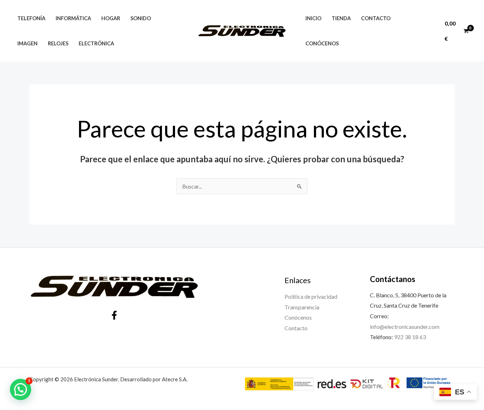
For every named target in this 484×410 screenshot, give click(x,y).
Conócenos (322, 43)
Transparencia (302, 307)
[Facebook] (114, 315)
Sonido (140, 18)
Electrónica (96, 43)
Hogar (110, 18)
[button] (20, 389)
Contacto (375, 18)
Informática (73, 18)
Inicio (313, 18)
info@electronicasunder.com (404, 326)
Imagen (27, 43)
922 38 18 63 (410, 336)
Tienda (341, 18)
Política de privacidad (311, 296)
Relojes (58, 43)
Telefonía (31, 18)
